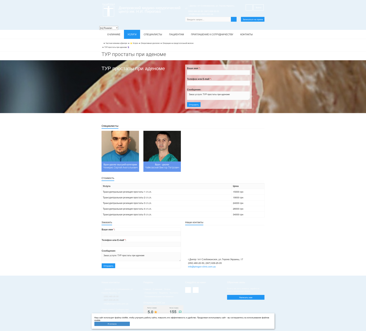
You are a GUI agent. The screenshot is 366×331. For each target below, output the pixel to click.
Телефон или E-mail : (199, 79)
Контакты (246, 34)
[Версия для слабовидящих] (249, 7)
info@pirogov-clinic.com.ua (202, 266)
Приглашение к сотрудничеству (212, 34)
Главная (147, 288)
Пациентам (176, 34)
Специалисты (153, 34)
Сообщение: (194, 89)
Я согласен (112, 324)
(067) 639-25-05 (211, 11)
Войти (258, 7)
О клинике (113, 34)
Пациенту (163, 292)
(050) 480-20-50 (195, 11)
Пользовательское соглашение (159, 296)
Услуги (132, 34)
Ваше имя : (193, 68)
